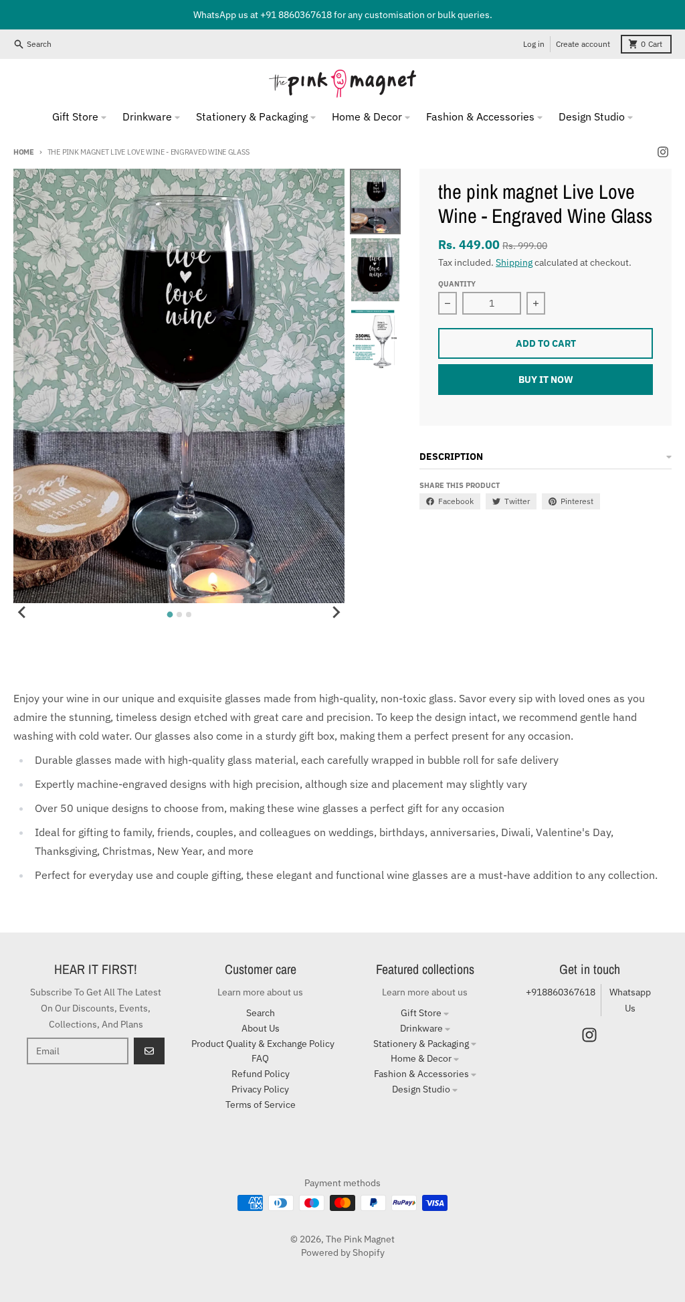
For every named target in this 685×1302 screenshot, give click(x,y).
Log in (534, 44)
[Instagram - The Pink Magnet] (663, 152)
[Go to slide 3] (188, 614)
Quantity (457, 284)
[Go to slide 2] (179, 614)
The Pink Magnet (360, 1239)
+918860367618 (560, 992)
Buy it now (545, 380)
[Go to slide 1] (170, 615)
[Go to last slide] (22, 612)
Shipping (514, 262)
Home (23, 152)
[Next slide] (335, 612)
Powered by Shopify (343, 1252)
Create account (583, 44)
